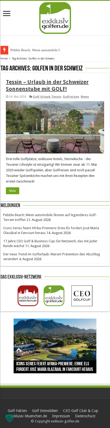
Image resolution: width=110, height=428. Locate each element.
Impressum (61, 416)
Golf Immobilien (45, 411)
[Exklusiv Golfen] (55, 17)
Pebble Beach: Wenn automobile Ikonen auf (42, 50)
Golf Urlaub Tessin (47, 96)
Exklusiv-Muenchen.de (28, 416)
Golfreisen (71, 96)
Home (4, 58)
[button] (9, 418)
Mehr (12, 191)
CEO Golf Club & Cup (80, 411)
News (85, 96)
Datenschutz (85, 416)
